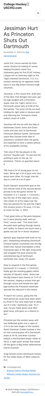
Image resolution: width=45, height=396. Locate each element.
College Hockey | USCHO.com (16, 6)
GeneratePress (26, 392)
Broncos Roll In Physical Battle (21, 370)
